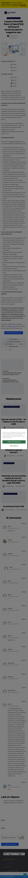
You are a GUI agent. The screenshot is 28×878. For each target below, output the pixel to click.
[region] (14, 439)
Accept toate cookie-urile (14, 441)
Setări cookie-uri (14, 445)
